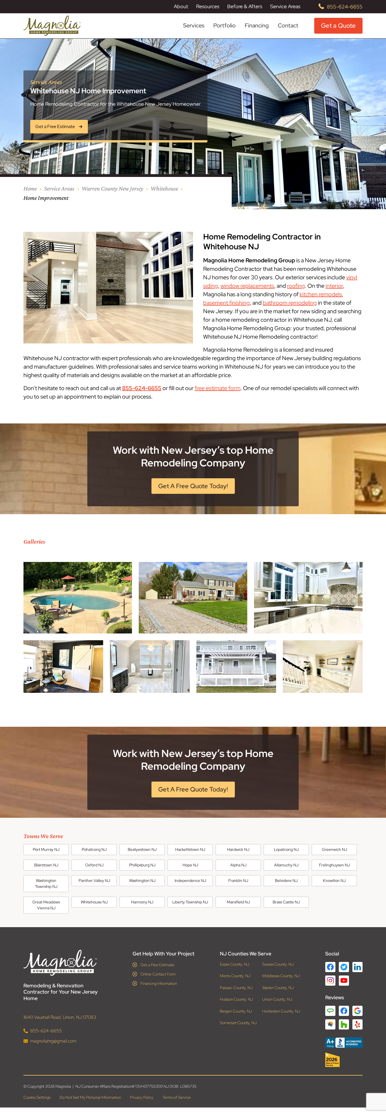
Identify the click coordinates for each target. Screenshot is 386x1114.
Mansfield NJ (238, 902)
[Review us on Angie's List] (330, 1010)
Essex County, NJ (234, 964)
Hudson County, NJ (236, 999)
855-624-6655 (345, 6)
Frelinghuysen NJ (334, 865)
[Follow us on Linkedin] (357, 967)
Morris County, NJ (235, 976)
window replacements (247, 285)
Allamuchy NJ (286, 865)
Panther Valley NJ (94, 880)
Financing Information (158, 983)
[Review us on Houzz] (344, 1024)
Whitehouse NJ (94, 902)
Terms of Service (176, 1097)
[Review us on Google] (357, 1010)
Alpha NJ (238, 865)
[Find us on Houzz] (344, 1059)
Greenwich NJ (334, 849)
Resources (207, 6)
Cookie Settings (37, 1097)
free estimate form (217, 388)
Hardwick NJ (238, 849)
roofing (296, 285)
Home (30, 188)
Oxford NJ (94, 865)
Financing (257, 25)
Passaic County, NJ (236, 987)
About (181, 6)
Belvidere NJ (286, 880)
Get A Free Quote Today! (193, 486)
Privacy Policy (141, 1097)
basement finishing (226, 302)
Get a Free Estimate (157, 964)
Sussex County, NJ (278, 964)
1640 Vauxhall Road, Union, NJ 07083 (59, 1017)
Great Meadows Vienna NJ (46, 904)
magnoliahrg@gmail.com (53, 1041)
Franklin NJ (238, 880)
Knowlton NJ (334, 880)
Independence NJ (190, 880)
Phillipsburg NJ (142, 865)
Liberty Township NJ (190, 902)
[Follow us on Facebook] (330, 967)
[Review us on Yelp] (357, 1024)
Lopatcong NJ (286, 849)
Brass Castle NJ (286, 902)
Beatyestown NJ (142, 849)
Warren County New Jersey (112, 188)
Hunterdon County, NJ (281, 1011)
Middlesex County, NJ (281, 976)
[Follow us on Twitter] (344, 967)
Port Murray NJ (46, 849)
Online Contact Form (158, 974)
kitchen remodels (321, 294)
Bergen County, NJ (236, 1011)
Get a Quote (338, 25)
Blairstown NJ (46, 865)
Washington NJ (142, 880)
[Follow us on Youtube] (344, 980)
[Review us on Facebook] (344, 1010)
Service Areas (285, 6)
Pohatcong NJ (94, 849)
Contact (288, 25)
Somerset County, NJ (238, 1022)
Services (193, 25)
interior (334, 285)
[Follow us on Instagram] (330, 980)
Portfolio (224, 25)
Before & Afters (244, 6)
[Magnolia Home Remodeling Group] (52, 26)
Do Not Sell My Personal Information (90, 1097)
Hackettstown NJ (190, 849)
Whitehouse (164, 188)
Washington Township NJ (46, 883)
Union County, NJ (277, 999)
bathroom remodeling (290, 302)
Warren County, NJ (278, 987)
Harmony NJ (142, 902)
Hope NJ (190, 865)
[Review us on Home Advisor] (330, 1024)
